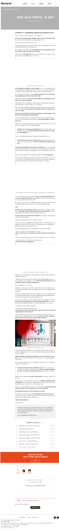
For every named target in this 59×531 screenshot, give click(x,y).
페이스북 (55, 517)
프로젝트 (33, 4)
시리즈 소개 (41, 422)
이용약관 (28, 517)
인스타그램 (58, 517)
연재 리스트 (36, 507)
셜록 (9, 517)
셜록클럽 (41, 4)
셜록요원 (25, 4)
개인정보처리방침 (22, 517)
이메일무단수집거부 (35, 517)
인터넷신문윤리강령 (25, 524)
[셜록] (6, 3)
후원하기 (49, 4)
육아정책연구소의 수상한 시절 (12, 9)
